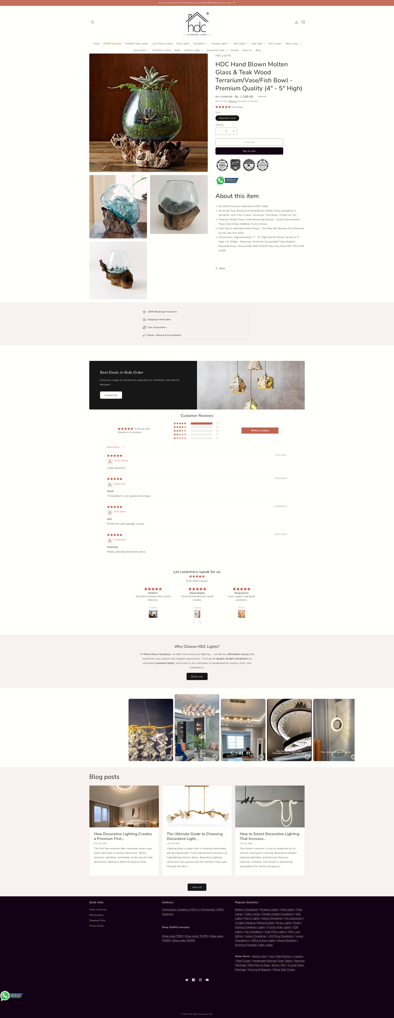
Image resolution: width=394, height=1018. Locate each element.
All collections (293, 918)
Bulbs (297, 922)
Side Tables (285, 960)
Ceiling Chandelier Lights (250, 927)
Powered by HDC (205, 1014)
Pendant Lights (269, 909)
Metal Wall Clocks (284, 969)
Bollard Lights (265, 922)
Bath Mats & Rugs (259, 965)
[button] (92, 22)
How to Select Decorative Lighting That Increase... (270, 836)
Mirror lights (252, 918)
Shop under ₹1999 (196, 936)
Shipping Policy (97, 920)
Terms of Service (98, 909)
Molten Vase (259, 956)
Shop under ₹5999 (183, 940)
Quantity (219, 125)
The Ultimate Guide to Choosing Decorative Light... (195, 836)
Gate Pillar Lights (275, 931)
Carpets (298, 956)
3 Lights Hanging (245, 922)
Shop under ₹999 (172, 936)
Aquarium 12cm (227, 118)
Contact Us (111, 395)
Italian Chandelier (272, 918)
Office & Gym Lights (263, 940)
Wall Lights (287, 909)
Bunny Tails (279, 965)
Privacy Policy (96, 925)
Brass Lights (284, 922)
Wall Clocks (243, 960)
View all (197, 887)
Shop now (197, 676)
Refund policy (96, 915)
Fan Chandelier (254, 931)
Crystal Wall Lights (279, 927)
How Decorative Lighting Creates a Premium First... (123, 836)
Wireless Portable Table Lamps (254, 945)
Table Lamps (252, 914)
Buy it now (249, 150)
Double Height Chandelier (277, 914)
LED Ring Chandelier (281, 936)
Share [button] (222, 268)
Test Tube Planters (280, 956)
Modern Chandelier (246, 909)
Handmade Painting (264, 960)
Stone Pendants (286, 940)
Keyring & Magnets (259, 969)
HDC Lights (193, 1014)
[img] (114, 455)
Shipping (232, 101)
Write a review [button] (260, 430)
